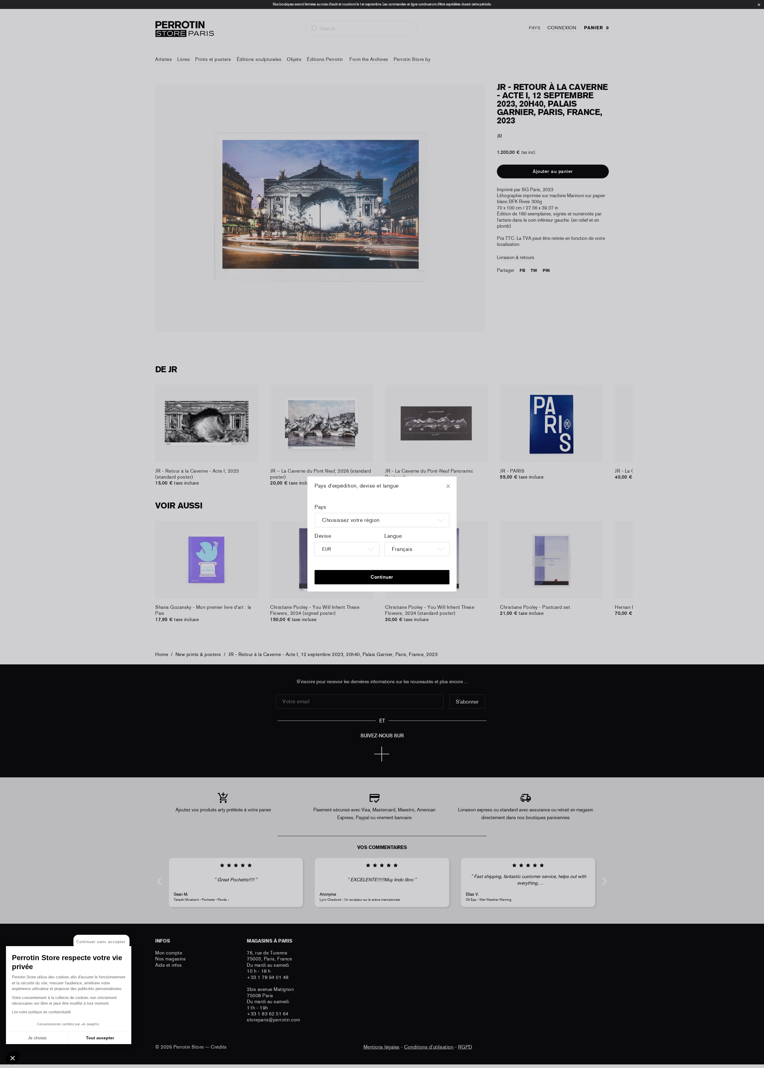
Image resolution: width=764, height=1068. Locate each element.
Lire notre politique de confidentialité (41, 1012)
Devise (323, 536)
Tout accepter (100, 1037)
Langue (393, 536)
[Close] (454, 489)
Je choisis (37, 1037)
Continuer (382, 577)
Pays (320, 507)
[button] (12, 1058)
